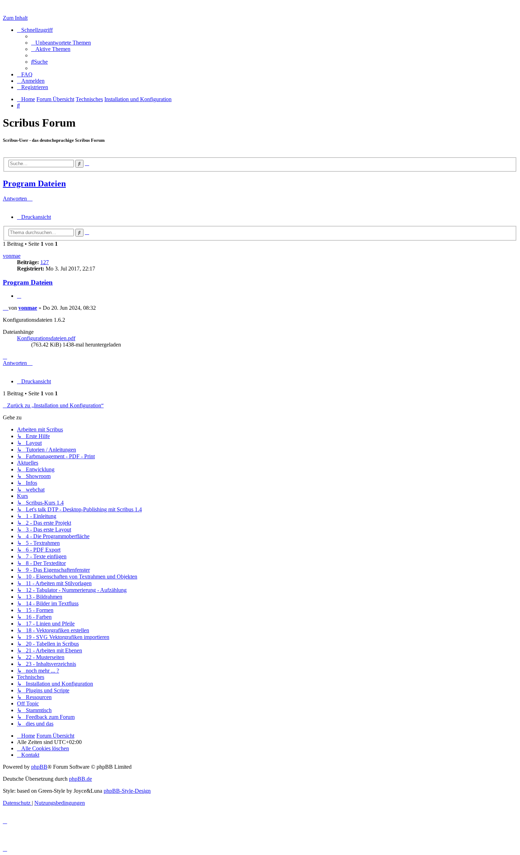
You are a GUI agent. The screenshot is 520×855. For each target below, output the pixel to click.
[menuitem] (61, 43)
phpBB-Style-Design (127, 791)
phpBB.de (80, 779)
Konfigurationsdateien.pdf (46, 338)
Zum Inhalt (15, 18)
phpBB (39, 767)
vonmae (12, 256)
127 (44, 262)
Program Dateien (34, 183)
